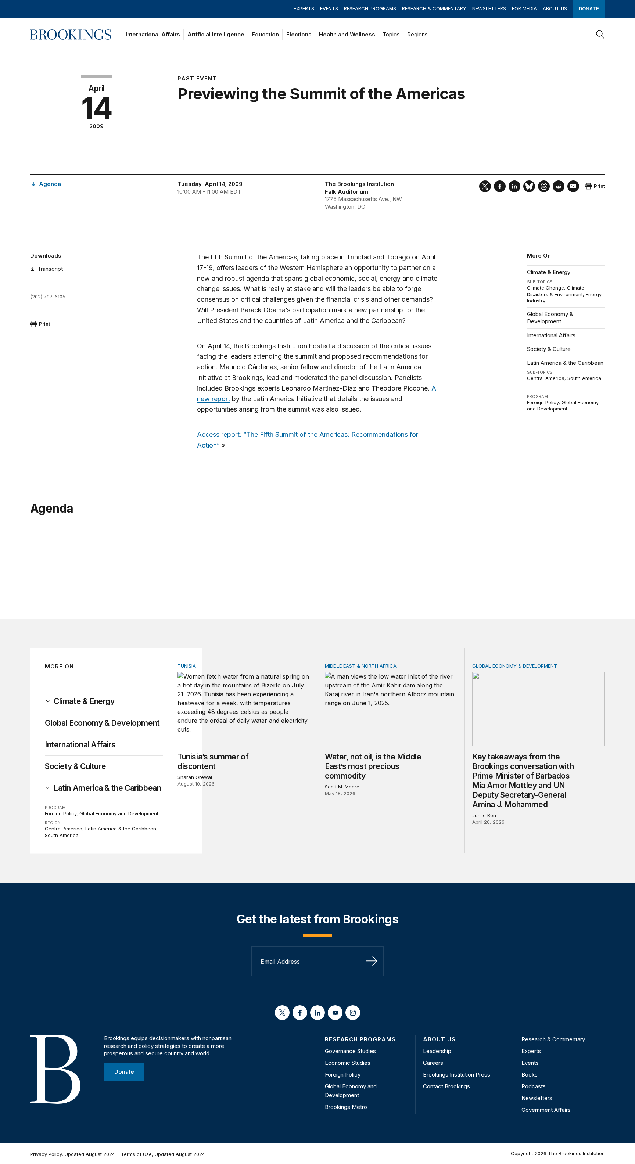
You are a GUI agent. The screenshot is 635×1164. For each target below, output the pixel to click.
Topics (391, 34)
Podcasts (533, 1086)
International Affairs (153, 34)
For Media (524, 8)
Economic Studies (347, 1062)
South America (584, 378)
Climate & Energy (548, 272)
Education (265, 34)
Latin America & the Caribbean (565, 362)
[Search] (600, 34)
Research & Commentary (434, 8)
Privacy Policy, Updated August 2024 (72, 1154)
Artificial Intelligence (215, 34)
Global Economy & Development (550, 317)
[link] (84, 701)
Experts (304, 8)
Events (329, 8)
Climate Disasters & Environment (555, 291)
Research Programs (370, 8)
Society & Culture (549, 348)
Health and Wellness (347, 34)
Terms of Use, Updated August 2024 (163, 1154)
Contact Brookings (446, 1086)
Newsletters (489, 8)
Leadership (437, 1051)
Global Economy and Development (563, 405)
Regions (417, 34)
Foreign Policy (543, 402)
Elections (299, 34)
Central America (545, 378)
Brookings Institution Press (456, 1074)
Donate (589, 8)
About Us (555, 8)
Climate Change (545, 288)
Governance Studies (350, 1051)
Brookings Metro (346, 1106)
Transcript (50, 268)
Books (529, 1074)
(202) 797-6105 (47, 296)
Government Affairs (546, 1109)
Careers (433, 1062)
